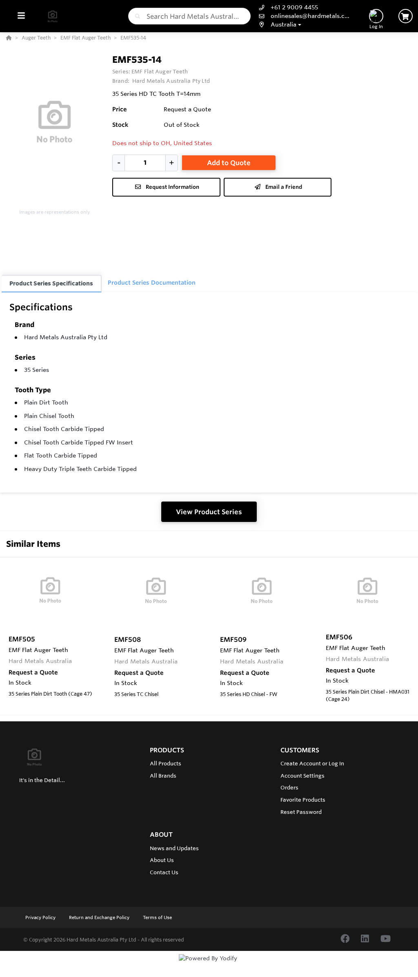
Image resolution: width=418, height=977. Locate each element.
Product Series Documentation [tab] (152, 282)
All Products (165, 763)
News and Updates (174, 848)
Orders (289, 787)
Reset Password (301, 812)
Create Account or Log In (312, 763)
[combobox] (189, 16)
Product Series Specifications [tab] (51, 283)
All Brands (163, 775)
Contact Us (164, 872)
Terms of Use (157, 917)
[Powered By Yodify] (209, 965)
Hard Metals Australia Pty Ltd (65, 337)
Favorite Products (302, 799)
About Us (162, 860)
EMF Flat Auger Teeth (159, 71)
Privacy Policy (41, 917)
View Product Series (209, 512)
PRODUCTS (167, 750)
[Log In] (376, 16)
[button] (304, 24)
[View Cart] (405, 16)
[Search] (136, 16)
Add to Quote (229, 163)
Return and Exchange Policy (100, 917)
